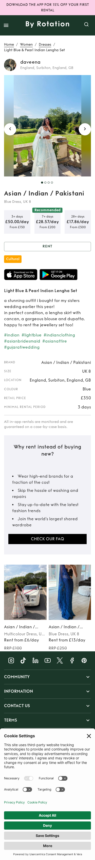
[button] (47, 677)
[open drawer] (6, 25)
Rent (48, 246)
